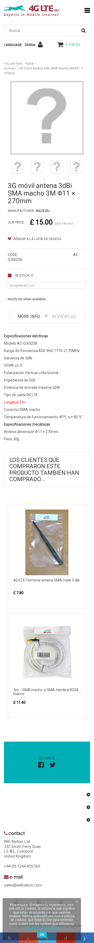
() (73, 45)
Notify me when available (26, 299)
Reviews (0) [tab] (64, 316)
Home (29, 63)
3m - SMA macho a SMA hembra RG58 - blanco (47, 692)
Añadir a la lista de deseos (37, 239)
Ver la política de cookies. (41, 927)
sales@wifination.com (23, 885)
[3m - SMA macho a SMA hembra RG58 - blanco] (47, 652)
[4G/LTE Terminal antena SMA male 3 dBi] (47, 542)
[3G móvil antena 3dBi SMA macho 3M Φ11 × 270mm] (17, 167)
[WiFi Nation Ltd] (31, 11)
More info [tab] (28, 316)
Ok (42, 934)
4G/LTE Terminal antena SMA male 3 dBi (46, 580)
